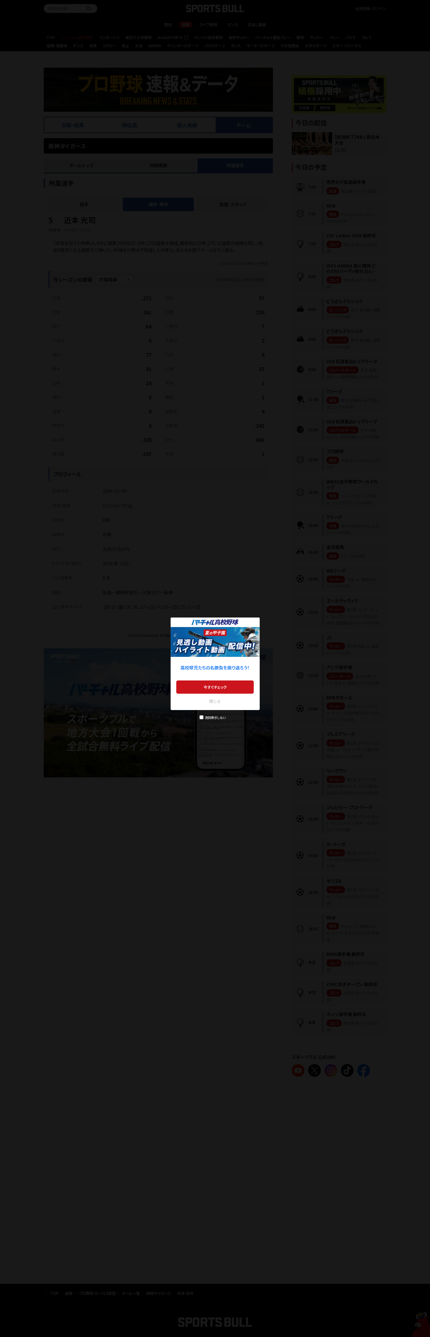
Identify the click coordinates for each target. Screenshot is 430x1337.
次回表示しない (215, 717)
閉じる (215, 701)
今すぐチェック (215, 687)
